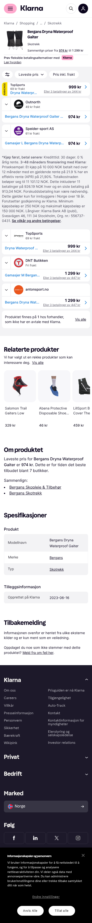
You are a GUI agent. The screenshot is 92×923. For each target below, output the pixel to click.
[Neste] (81, 398)
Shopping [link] (27, 23)
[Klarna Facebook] (14, 838)
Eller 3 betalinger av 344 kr (62, 91)
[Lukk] (83, 855)
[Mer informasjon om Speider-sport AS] (6, 131)
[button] (15, 40)
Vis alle (38, 363)
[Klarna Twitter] (57, 838)
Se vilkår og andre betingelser (36, 221)
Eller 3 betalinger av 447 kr (61, 278)
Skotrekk (57, 569)
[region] (46, 885)
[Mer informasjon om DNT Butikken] (6, 263)
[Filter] (7, 74)
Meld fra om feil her (38, 652)
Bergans (56, 558)
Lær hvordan (12, 62)
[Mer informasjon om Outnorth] (6, 104)
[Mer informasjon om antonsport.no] (6, 290)
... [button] (41, 23)
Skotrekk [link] (55, 23)
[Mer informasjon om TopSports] (6, 236)
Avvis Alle (30, 911)
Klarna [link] (9, 23)
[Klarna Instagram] (78, 838)
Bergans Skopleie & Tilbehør (35, 487)
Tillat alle (62, 911)
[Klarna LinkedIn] (35, 838)
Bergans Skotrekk (25, 493)
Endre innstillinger (46, 897)
